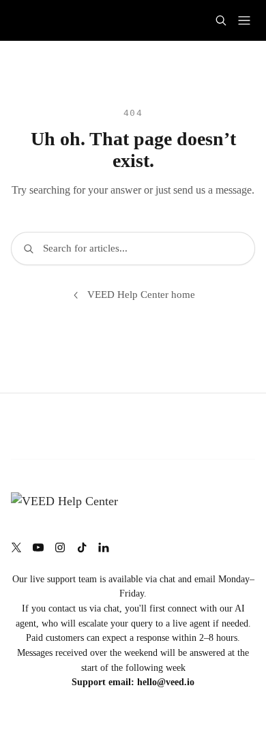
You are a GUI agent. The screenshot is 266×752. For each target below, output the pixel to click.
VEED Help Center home (141, 294)
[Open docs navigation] (244, 20)
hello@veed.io (165, 682)
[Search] (221, 20)
